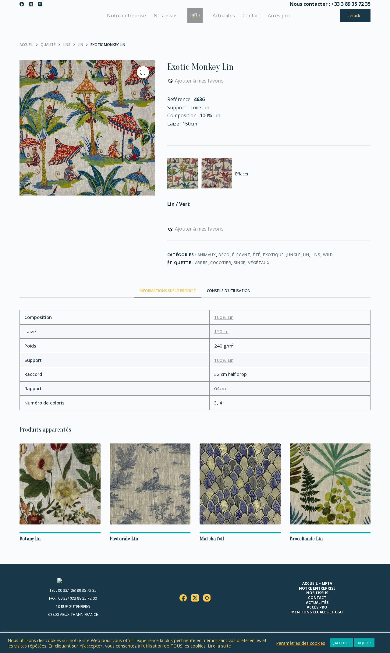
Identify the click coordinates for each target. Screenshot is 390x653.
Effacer (242, 174)
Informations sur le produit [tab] (168, 290)
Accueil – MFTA (317, 583)
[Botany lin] (60, 483)
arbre (201, 262)
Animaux (206, 254)
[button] (195, 81)
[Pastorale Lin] (150, 483)
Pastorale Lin (124, 539)
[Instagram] (40, 4)
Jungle (293, 254)
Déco (224, 254)
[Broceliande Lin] (330, 483)
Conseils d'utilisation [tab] (228, 290)
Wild (328, 254)
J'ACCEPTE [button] (341, 643)
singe (240, 262)
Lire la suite (219, 646)
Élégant (241, 254)
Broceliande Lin (306, 539)
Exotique (273, 254)
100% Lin (223, 317)
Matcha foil (212, 539)
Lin (306, 254)
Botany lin (30, 539)
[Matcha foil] (240, 483)
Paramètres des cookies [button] (300, 643)
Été (257, 254)
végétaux (258, 262)
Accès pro (279, 15)
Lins (316, 254)
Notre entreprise (126, 15)
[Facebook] (22, 4)
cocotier (220, 262)
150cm (221, 331)
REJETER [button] (364, 643)
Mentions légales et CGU (317, 612)
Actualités (224, 15)
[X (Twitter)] (31, 4)
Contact (251, 15)
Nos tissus (166, 15)
